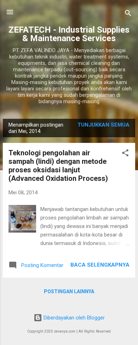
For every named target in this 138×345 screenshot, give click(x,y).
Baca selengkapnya (100, 265)
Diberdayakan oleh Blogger (73, 318)
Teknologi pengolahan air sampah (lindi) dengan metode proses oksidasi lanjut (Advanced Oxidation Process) (58, 166)
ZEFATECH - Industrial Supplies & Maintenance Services (69, 34)
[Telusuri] (128, 14)
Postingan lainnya (69, 291)
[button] (125, 154)
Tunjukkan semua (103, 125)
